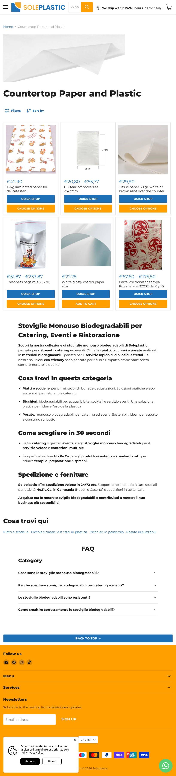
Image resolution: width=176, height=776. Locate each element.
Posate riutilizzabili (141, 532)
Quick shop (30, 199)
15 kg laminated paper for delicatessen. (27, 189)
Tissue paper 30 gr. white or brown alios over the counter (141, 189)
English (86, 739)
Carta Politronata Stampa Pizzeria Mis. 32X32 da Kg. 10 (141, 284)
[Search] (87, 7)
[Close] (75, 740)
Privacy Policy (34, 752)
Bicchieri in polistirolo (107, 532)
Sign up (68, 719)
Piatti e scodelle (15, 532)
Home (8, 26)
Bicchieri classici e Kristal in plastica (59, 532)
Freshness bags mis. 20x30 (28, 282)
